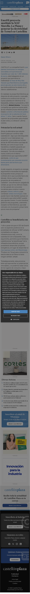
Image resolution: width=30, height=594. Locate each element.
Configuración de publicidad (9, 304)
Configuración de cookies (8, 307)
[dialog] (15, 296)
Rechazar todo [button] (15, 315)
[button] (15, 319)
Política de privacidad (20, 307)
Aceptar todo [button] (15, 311)
